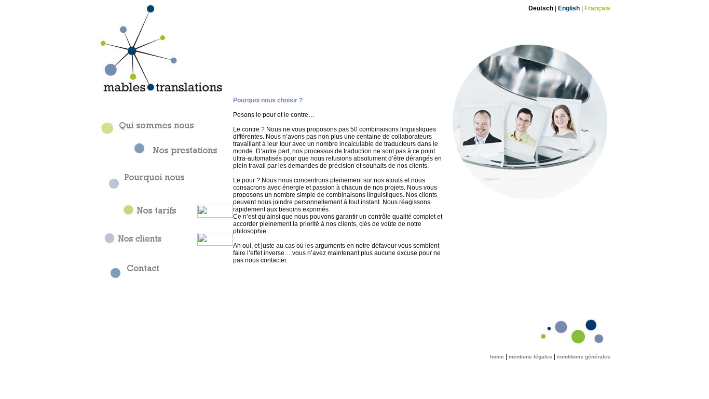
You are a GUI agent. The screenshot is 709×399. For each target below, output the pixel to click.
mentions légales (530, 357)
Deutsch (540, 8)
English (569, 8)
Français (597, 8)
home (497, 357)
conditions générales (583, 357)
